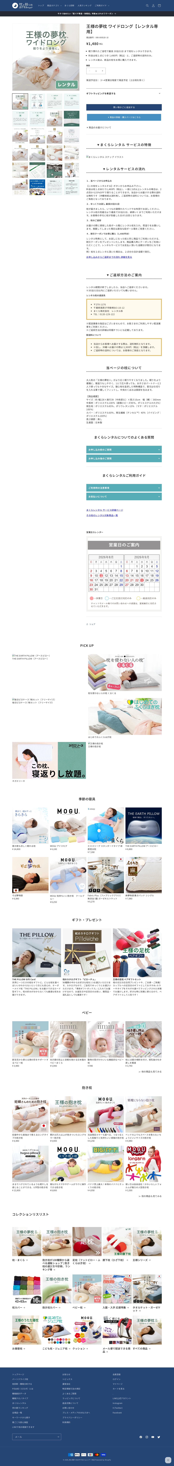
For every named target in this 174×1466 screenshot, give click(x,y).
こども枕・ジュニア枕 (55, 1348)
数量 (88, 65)
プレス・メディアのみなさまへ (76, 1412)
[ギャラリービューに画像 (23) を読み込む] (54, 187)
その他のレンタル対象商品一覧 (102, 515)
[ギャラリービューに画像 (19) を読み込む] (54, 170)
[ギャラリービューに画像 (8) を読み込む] (72, 118)
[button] (54, 5)
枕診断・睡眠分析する (22, 1384)
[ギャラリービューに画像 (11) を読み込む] (54, 136)
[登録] (58, 1437)
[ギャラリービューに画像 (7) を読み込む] (54, 118)
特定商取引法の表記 (71, 1388)
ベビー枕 (77, 1307)
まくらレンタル (19, 1403)
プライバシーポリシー (72, 1417)
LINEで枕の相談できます (23, 1427)
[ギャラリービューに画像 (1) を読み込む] (20, 101)
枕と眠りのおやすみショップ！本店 (82, 1460)
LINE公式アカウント (122, 1398)
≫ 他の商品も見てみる (150, 1071)
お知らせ (66, 1374)
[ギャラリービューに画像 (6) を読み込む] (37, 118)
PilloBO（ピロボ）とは (22, 1388)
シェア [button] (92, 624)
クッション (78, 1348)
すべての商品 (140, 1348)
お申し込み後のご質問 (100, 458)
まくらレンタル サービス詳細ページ (104, 510)
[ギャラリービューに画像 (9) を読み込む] (20, 136)
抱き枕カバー (50, 1307)
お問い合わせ (68, 1408)
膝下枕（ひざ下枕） (114, 1259)
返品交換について (70, 1403)
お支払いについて (97, 496)
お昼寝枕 (17, 1348)
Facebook (117, 1412)
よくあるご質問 (69, 1393)
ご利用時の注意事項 (98, 487)
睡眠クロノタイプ (20, 1398)
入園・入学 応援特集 (114, 1307)
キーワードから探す (21, 1417)
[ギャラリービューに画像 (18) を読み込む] (37, 170)
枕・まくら (18, 1259)
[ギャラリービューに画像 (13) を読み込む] (20, 153)
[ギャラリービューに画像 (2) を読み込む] (37, 101)
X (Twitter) (118, 1408)
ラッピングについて (71, 1398)
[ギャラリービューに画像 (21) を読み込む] (20, 187)
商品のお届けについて (100, 127)
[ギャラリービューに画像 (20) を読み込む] (72, 170)
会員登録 (117, 1374)
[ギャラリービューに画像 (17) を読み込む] (20, 170)
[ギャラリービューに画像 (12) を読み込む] (72, 136)
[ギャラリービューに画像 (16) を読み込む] (72, 153)
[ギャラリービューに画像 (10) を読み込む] (37, 136)
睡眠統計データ (19, 1393)
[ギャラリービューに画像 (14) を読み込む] (37, 153)
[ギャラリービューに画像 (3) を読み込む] (54, 101)
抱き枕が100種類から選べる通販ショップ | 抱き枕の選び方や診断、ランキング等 (56, 1264)
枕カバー (17, 1307)
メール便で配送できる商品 (116, 1350)
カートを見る (119, 1388)
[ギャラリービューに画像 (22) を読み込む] (37, 187)
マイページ (118, 1384)
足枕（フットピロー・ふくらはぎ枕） (86, 1261)
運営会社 (66, 1384)
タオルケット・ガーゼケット (147, 1309)
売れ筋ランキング (20, 1408)
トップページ (18, 1374)
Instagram (117, 1403)
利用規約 (66, 1422)
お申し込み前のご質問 (100, 449)
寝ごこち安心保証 (20, 1422)
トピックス (67, 1379)
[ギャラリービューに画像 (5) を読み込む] (20, 118)
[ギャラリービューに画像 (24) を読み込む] (72, 187)
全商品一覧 (17, 1412)
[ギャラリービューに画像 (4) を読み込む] (72, 101)
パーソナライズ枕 (20, 1379)
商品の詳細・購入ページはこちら (125, 117)
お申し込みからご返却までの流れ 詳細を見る (109, 257)
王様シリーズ (140, 1259)
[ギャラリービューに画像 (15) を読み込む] (54, 153)
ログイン (117, 1379)
